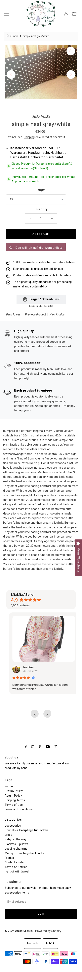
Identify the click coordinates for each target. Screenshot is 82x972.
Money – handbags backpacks (24, 853)
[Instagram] (32, 746)
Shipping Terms (15, 800)
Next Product (57, 314)
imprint (9, 786)
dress (8, 835)
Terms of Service (16, 867)
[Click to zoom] (70, 51)
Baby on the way (15, 839)
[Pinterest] (40, 746)
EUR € (50, 943)
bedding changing (16, 848)
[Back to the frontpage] (8, 36)
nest (15, 36)
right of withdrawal (17, 871)
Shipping (29, 137)
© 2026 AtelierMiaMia (19, 931)
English (32, 943)
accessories (13, 825)
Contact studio (14, 862)
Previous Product (35, 314)
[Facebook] (26, 746)
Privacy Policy (14, 791)
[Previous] (11, 74)
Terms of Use (14, 805)
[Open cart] (74, 14)
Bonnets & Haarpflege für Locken (26, 830)
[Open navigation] (6, 14)
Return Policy (13, 795)
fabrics (9, 858)
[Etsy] (56, 746)
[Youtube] (48, 746)
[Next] (70, 74)
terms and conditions (19, 809)
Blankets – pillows (16, 844)
